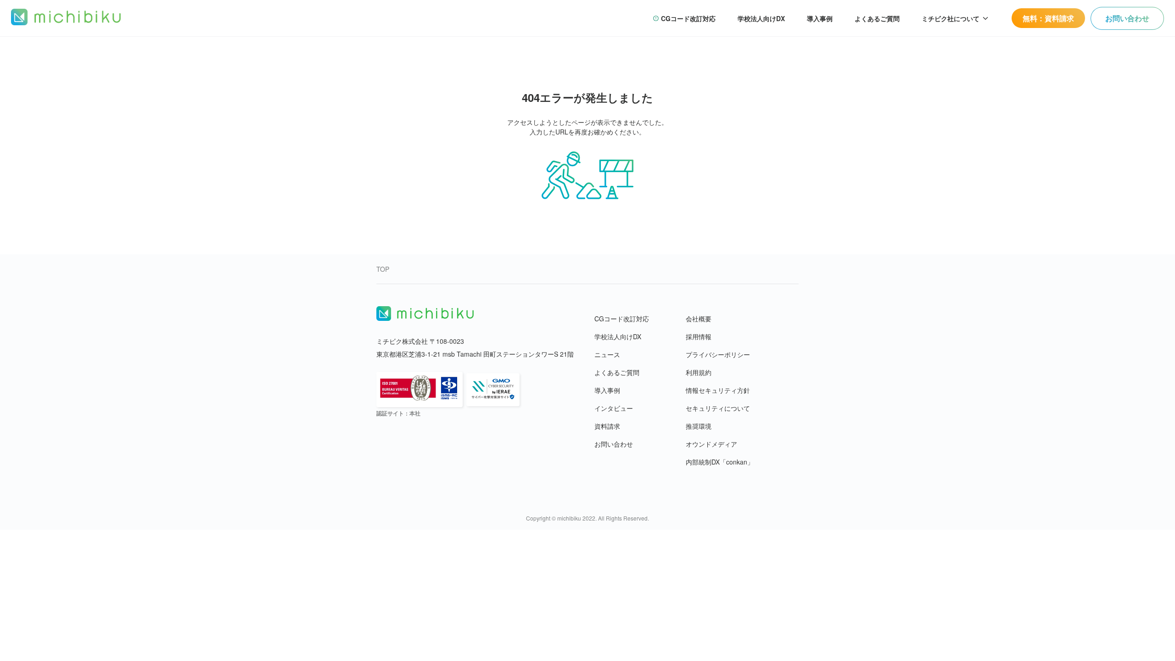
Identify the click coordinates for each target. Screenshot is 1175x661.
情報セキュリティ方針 (718, 390)
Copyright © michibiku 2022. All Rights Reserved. (587, 518)
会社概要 (698, 318)
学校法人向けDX (617, 336)
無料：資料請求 (1048, 18)
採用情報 (698, 336)
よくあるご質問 (616, 372)
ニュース (607, 354)
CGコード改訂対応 (621, 318)
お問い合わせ (613, 443)
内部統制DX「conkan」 (720, 461)
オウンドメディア (711, 443)
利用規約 (698, 372)
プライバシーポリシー (718, 354)
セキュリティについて (718, 408)
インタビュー (613, 408)
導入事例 (607, 390)
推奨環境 (698, 426)
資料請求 (607, 426)
